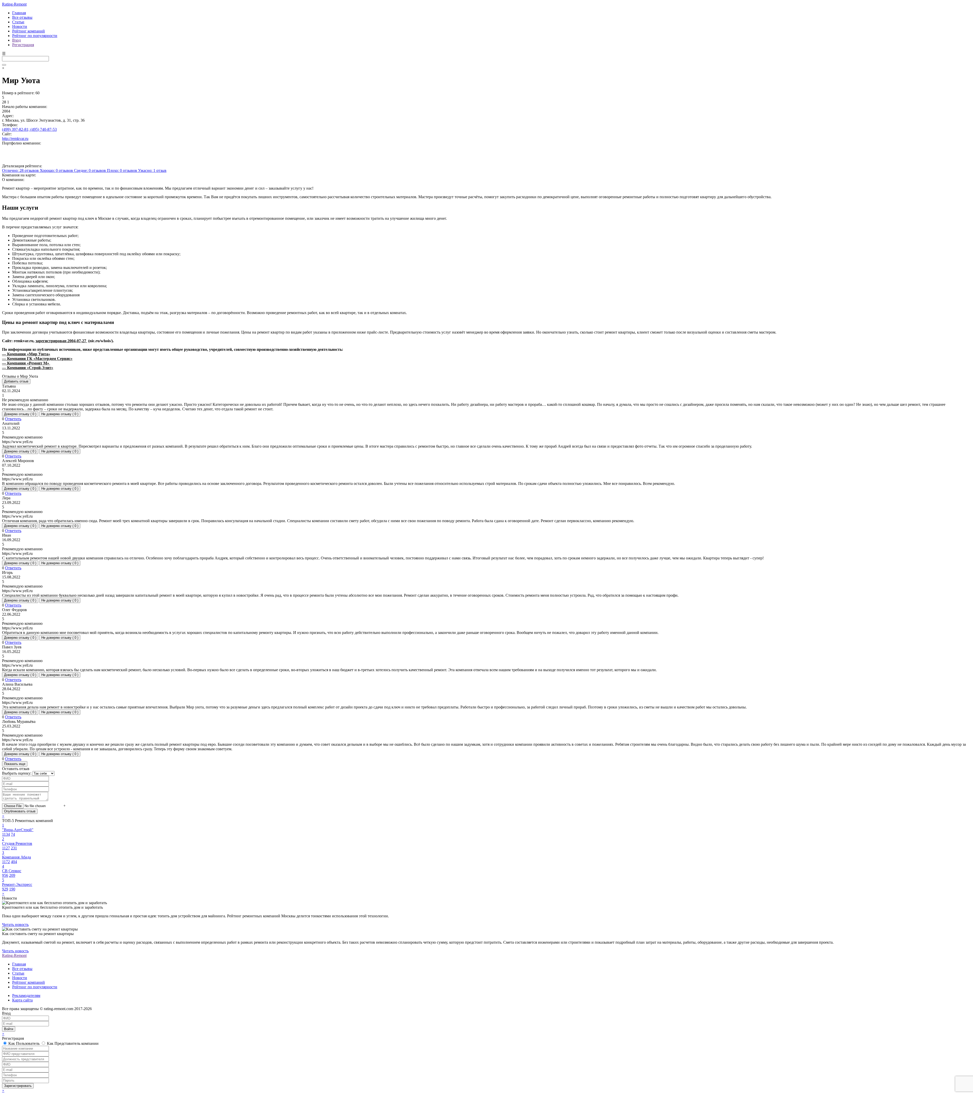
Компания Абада (16, 857)
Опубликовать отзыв (19, 811)
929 (5, 889)
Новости (19, 26)
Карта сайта (22, 1000)
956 (5, 875)
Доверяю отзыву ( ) (20, 414)
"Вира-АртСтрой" (17, 830)
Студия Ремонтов (17, 843)
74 (13, 834)
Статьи (18, 22)
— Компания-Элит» (27, 368)
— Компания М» (26, 363)
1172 (6, 862)
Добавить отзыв (16, 381)
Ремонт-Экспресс (17, 884)
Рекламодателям (26, 995)
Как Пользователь (24, 1043)
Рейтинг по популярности (34, 35)
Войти (8, 1029)
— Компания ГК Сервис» (37, 358)
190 (12, 889)
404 (14, 862)
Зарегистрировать (18, 1086)
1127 (6, 848)
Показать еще (14, 764)
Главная (19, 13)
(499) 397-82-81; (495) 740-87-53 (29, 129)
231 (14, 848)
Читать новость (15, 924)
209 (12, 875)
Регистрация (23, 45)
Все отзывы (22, 17)
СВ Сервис (11, 871)
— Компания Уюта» (26, 354)
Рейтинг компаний (28, 31)
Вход (16, 40)
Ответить (13, 419)
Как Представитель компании (72, 1043)
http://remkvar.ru (15, 138)
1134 (6, 834)
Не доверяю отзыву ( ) (59, 414)
